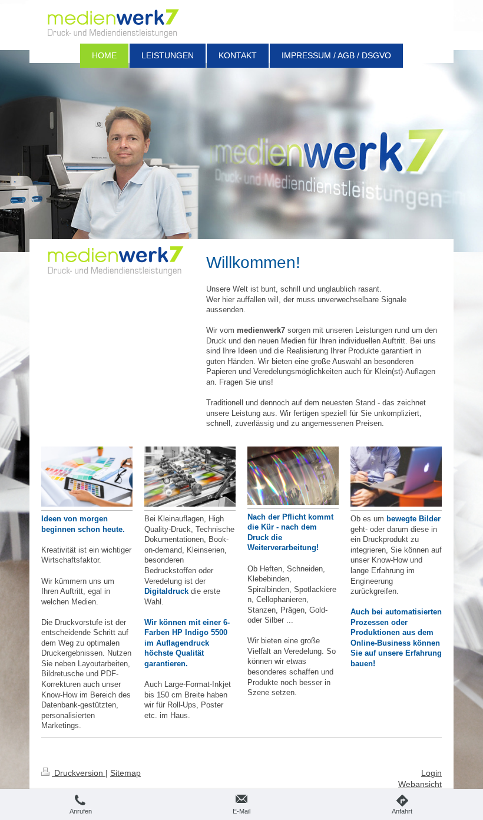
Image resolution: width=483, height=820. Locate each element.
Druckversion (78, 773)
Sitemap (125, 773)
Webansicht (420, 784)
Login (431, 773)
